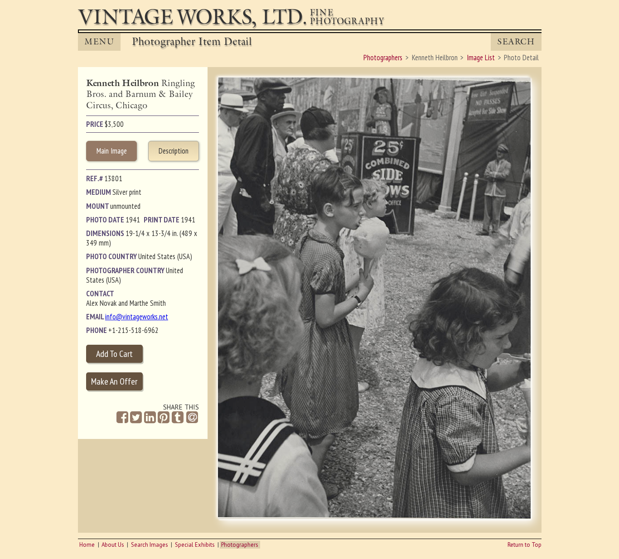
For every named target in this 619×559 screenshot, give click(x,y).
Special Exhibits (195, 545)
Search (516, 42)
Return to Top (525, 545)
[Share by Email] (192, 418)
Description (174, 151)
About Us (113, 545)
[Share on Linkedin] (150, 417)
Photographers (239, 545)
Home (87, 545)
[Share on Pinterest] (163, 417)
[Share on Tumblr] (178, 417)
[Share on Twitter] (136, 417)
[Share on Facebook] (122, 417)
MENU (99, 42)
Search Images (149, 545)
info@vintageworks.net (136, 317)
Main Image (112, 151)
